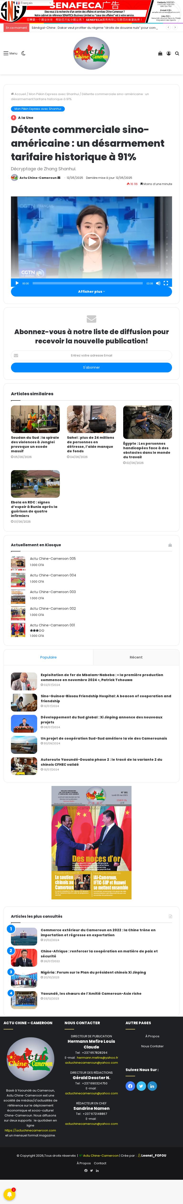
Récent (136, 657)
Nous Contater (152, 1046)
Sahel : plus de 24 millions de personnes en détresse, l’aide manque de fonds (90, 444)
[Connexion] (168, 55)
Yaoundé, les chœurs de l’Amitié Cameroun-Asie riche (91, 993)
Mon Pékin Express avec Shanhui (54, 94)
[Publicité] (91, 11)
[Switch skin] (23, 55)
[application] (91, 242)
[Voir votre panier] (160, 55)
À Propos (152, 1036)
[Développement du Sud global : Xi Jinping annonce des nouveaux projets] (24, 724)
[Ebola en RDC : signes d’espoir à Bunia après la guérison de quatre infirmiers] (35, 484)
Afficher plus (90, 291)
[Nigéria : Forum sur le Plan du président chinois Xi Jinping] (24, 979)
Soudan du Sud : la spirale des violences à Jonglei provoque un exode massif (35, 444)
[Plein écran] (165, 283)
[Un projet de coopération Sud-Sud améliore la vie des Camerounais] (24, 745)
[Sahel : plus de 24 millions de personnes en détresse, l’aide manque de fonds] (91, 419)
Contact (100, 1163)
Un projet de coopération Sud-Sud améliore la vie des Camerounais (104, 738)
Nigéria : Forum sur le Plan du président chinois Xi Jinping (93, 972)
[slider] (88, 283)
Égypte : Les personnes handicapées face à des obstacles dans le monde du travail (146, 450)
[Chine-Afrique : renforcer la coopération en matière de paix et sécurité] (24, 958)
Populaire (48, 657)
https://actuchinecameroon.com (30, 1130)
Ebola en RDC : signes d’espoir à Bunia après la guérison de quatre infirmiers (34, 509)
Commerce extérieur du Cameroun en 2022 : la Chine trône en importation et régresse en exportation (98, 932)
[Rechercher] (177, 55)
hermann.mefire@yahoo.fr (97, 1057)
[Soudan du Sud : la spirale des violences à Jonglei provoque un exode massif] (35, 419)
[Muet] (158, 283)
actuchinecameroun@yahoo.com (91, 1062)
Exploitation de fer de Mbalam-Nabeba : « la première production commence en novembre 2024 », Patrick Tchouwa (102, 677)
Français (26, 3)
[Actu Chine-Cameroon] (91, 53)
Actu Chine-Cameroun (38, 178)
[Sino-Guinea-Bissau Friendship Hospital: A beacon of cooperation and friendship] (24, 703)
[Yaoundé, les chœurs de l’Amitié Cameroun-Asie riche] (24, 1000)
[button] (91, 242)
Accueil (20, 94)
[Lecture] (17, 283)
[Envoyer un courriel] (58, 178)
